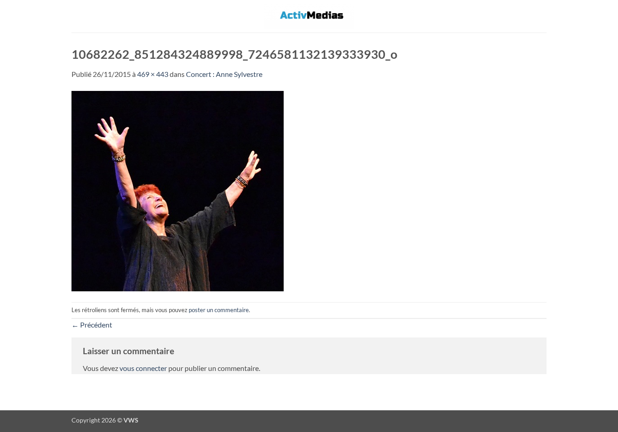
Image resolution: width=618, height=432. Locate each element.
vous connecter (143, 368)
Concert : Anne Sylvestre (224, 74)
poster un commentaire (219, 309)
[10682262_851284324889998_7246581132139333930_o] (177, 189)
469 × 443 (152, 74)
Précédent (91, 324)
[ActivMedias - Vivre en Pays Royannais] (309, 16)
